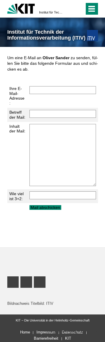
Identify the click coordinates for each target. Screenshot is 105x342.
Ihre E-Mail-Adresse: (16, 96)
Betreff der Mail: (17, 115)
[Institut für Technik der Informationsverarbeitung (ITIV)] (92, 35)
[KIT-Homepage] (21, 8)
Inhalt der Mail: (17, 129)
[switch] (69, 9)
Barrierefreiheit (46, 338)
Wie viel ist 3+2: (16, 196)
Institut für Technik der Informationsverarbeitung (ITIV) (50, 12)
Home (25, 332)
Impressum (45, 332)
